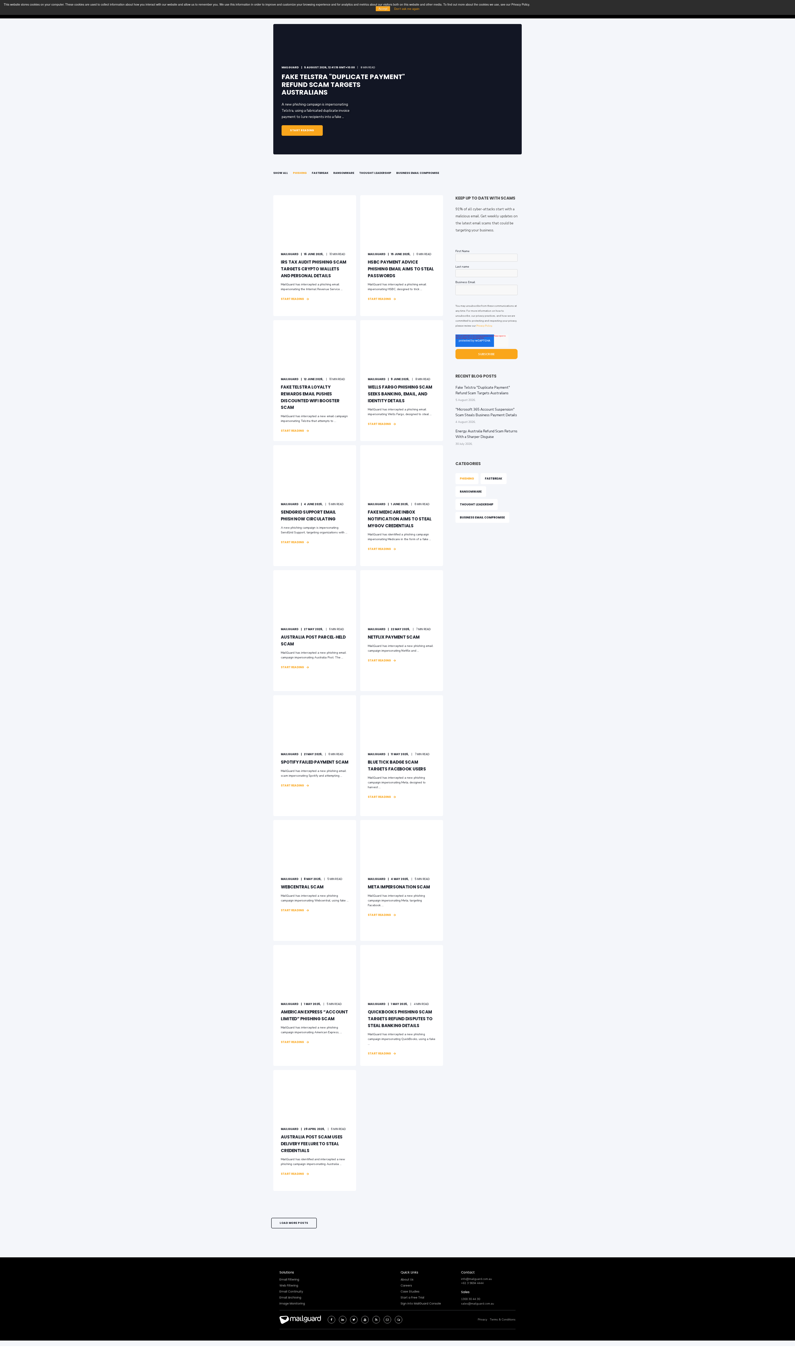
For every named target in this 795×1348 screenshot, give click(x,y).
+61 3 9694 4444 (472, 1283)
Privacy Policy (484, 325)
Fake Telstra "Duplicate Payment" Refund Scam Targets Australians (482, 390)
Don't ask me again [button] (406, 9)
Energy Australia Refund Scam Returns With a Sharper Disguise (486, 434)
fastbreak (320, 173)
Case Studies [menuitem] (410, 1291)
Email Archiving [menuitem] (290, 1297)
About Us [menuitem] (407, 1279)
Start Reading (302, 130)
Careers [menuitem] (406, 1285)
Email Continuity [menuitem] (291, 1291)
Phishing (300, 173)
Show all (280, 173)
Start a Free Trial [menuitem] (412, 1297)
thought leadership (375, 173)
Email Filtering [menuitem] (289, 1279)
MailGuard (290, 67)
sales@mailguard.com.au (477, 1304)
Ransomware (343, 173)
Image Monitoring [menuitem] (292, 1303)
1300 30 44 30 (470, 1299)
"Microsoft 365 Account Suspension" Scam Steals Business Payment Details (486, 412)
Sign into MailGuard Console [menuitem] (421, 1303)
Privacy (482, 1320)
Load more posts (294, 1223)
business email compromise (417, 173)
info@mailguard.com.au (476, 1279)
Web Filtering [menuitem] (288, 1285)
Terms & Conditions (503, 1320)
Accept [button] (382, 9)
